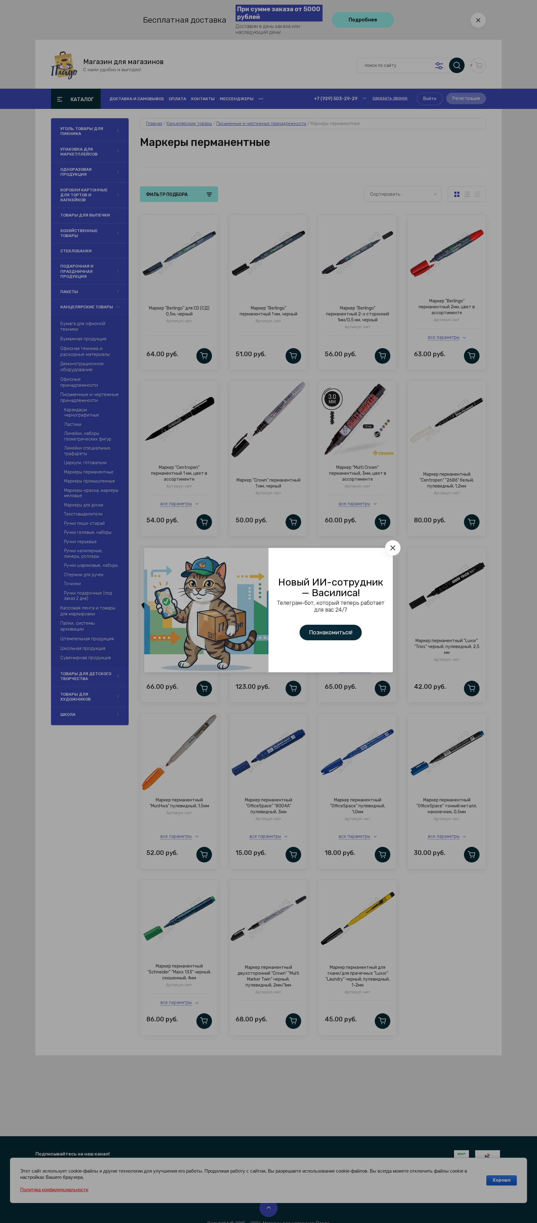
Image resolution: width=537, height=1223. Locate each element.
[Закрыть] (393, 548)
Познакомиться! (330, 632)
